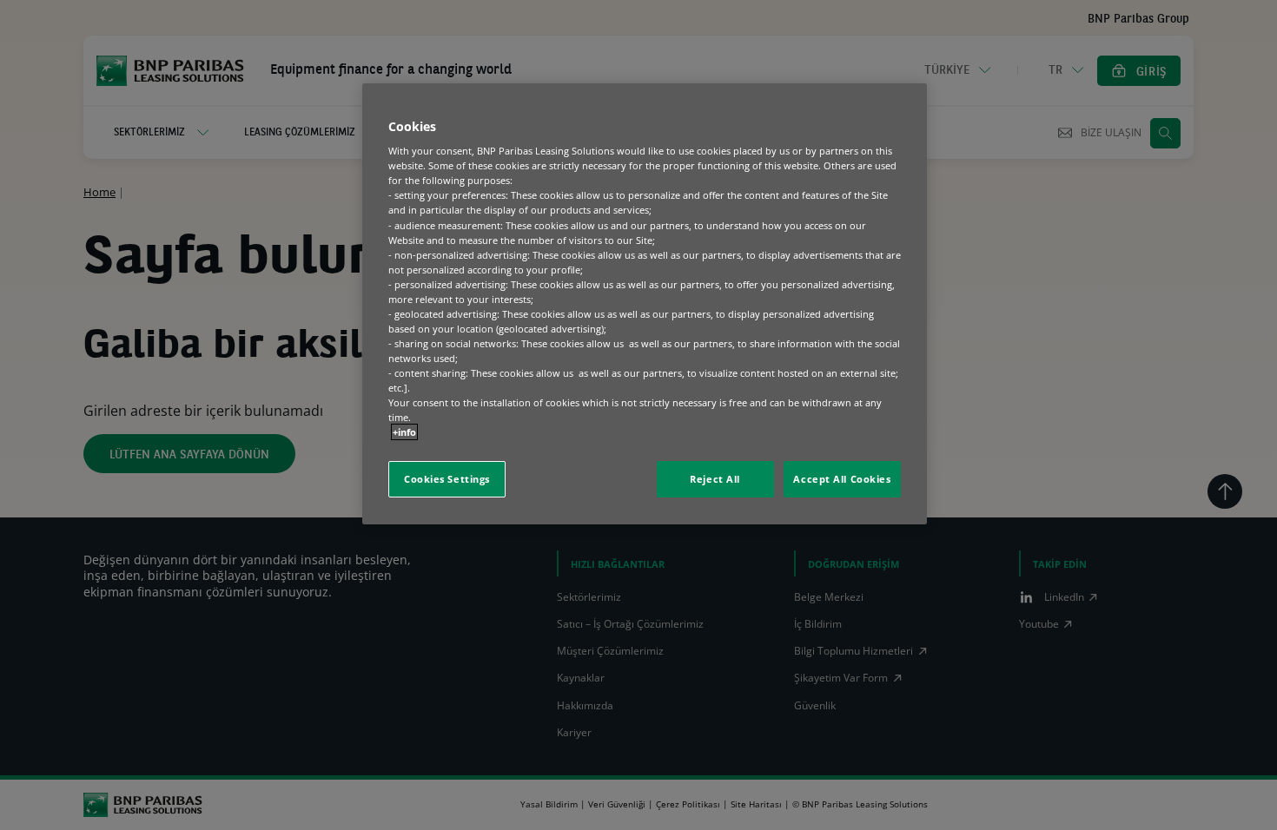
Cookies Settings (447, 478)
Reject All (715, 478)
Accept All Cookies (841, 478)
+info (404, 431)
